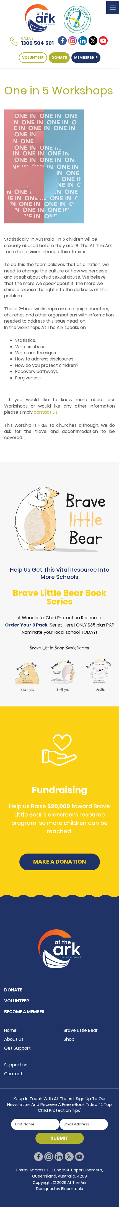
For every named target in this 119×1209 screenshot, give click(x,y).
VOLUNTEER (33, 57)
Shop (69, 1039)
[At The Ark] (40, 17)
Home (10, 1030)
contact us (46, 412)
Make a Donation (59, 862)
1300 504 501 (37, 41)
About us (14, 1039)
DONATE (59, 57)
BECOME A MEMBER (24, 1011)
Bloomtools (72, 1188)
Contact (13, 1074)
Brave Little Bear (81, 1030)
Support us (15, 1065)
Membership (86, 57)
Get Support (17, 1048)
